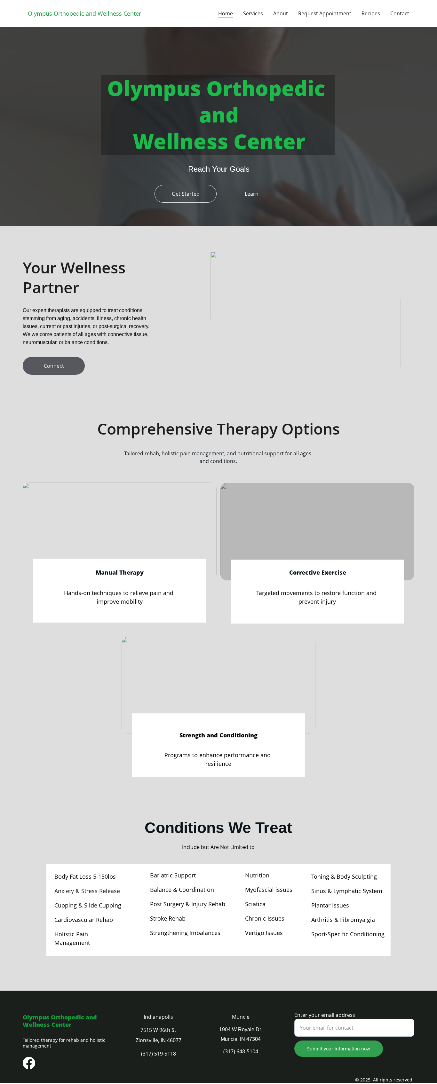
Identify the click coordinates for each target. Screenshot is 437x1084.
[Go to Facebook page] (29, 1063)
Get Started (186, 193)
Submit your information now (338, 1049)
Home (225, 13)
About (280, 13)
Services (253, 13)
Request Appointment (324, 13)
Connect (54, 365)
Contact (399, 13)
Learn (251, 193)
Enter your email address (324, 1014)
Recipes (371, 13)
